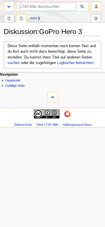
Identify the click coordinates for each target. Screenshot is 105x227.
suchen (14, 63)
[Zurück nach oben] (53, 97)
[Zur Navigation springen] (9, 6)
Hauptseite (12, 80)
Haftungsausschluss (77, 124)
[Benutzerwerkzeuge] (96, 6)
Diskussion (21, 19)
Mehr (33, 18)
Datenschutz (23, 124)
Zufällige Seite (15, 85)
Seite (9, 19)
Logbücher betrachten (75, 63)
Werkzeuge (96, 19)
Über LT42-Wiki (47, 124)
